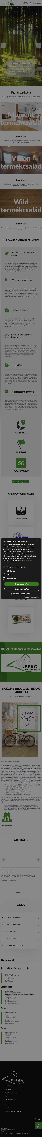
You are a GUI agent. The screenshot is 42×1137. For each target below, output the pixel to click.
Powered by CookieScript (31, 597)
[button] (21, 594)
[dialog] (21, 568)
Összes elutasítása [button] (22, 589)
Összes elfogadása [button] (22, 584)
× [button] (37, 540)
